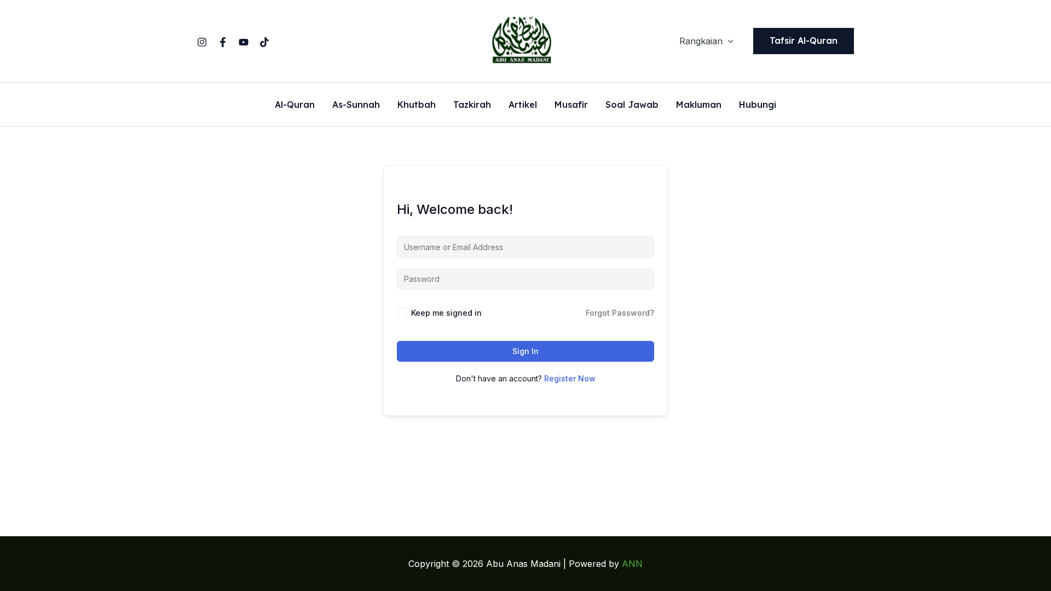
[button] (728, 41)
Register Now (570, 378)
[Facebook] (223, 42)
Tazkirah (472, 105)
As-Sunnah (356, 105)
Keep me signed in (446, 312)
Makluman (698, 105)
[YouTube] (244, 42)
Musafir (571, 105)
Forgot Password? (620, 312)
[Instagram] (202, 42)
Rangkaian (701, 41)
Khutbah (416, 105)
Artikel (523, 105)
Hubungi (757, 105)
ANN (632, 563)
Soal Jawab (632, 105)
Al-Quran (295, 105)
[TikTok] (264, 42)
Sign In (525, 351)
